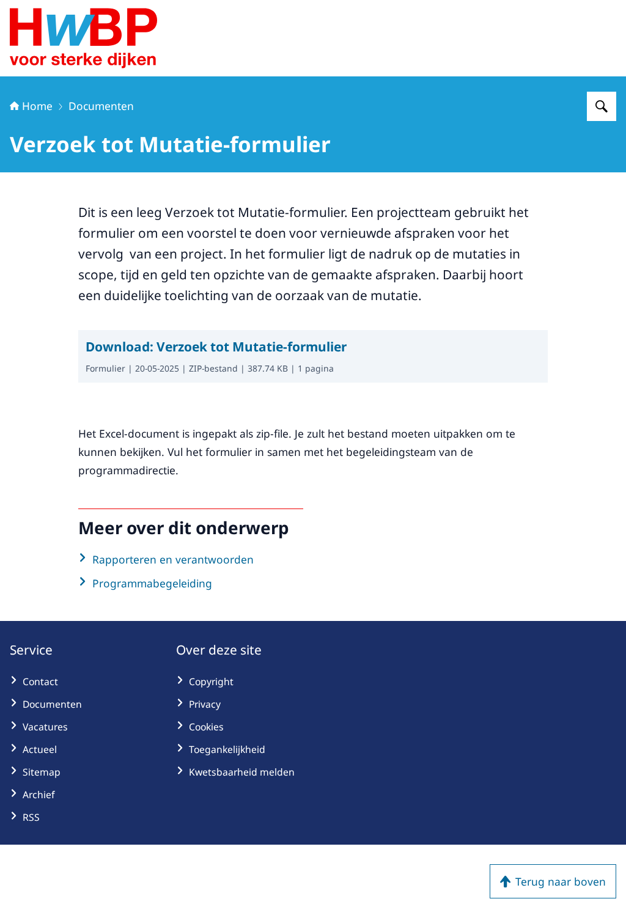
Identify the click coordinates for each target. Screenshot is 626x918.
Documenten (101, 105)
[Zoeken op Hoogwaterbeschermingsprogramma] (601, 106)
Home (37, 105)
